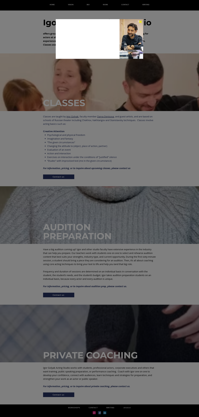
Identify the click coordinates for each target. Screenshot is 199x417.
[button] (140, 22)
